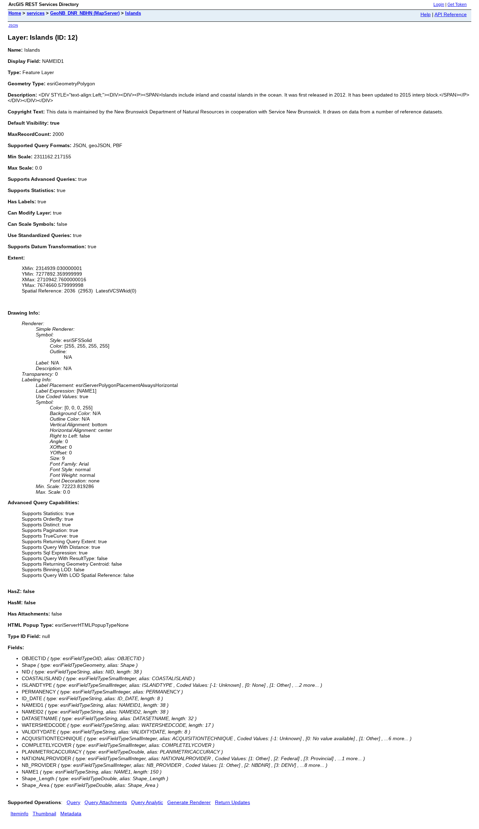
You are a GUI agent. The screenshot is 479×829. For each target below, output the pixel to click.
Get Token (457, 4)
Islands (133, 13)
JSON (13, 25)
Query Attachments (106, 802)
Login (438, 4)
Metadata (70, 813)
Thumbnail (44, 813)
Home (14, 13)
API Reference (450, 14)
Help (425, 14)
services (36, 13)
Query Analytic (147, 802)
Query (73, 802)
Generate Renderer (189, 802)
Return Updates (232, 802)
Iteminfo (19, 813)
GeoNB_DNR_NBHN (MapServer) (85, 13)
